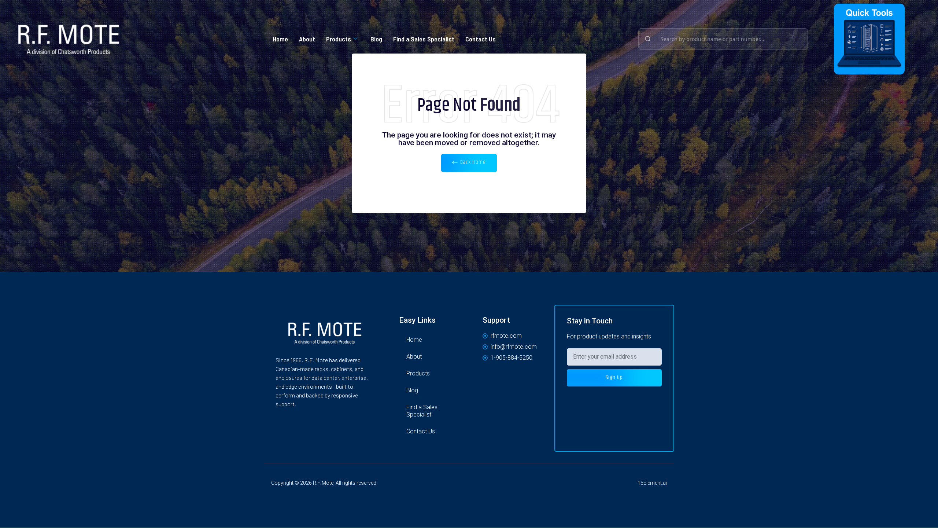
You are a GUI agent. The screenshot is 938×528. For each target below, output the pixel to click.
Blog (376, 39)
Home (280, 39)
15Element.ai (652, 483)
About (307, 39)
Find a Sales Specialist (423, 39)
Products (338, 39)
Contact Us (480, 39)
